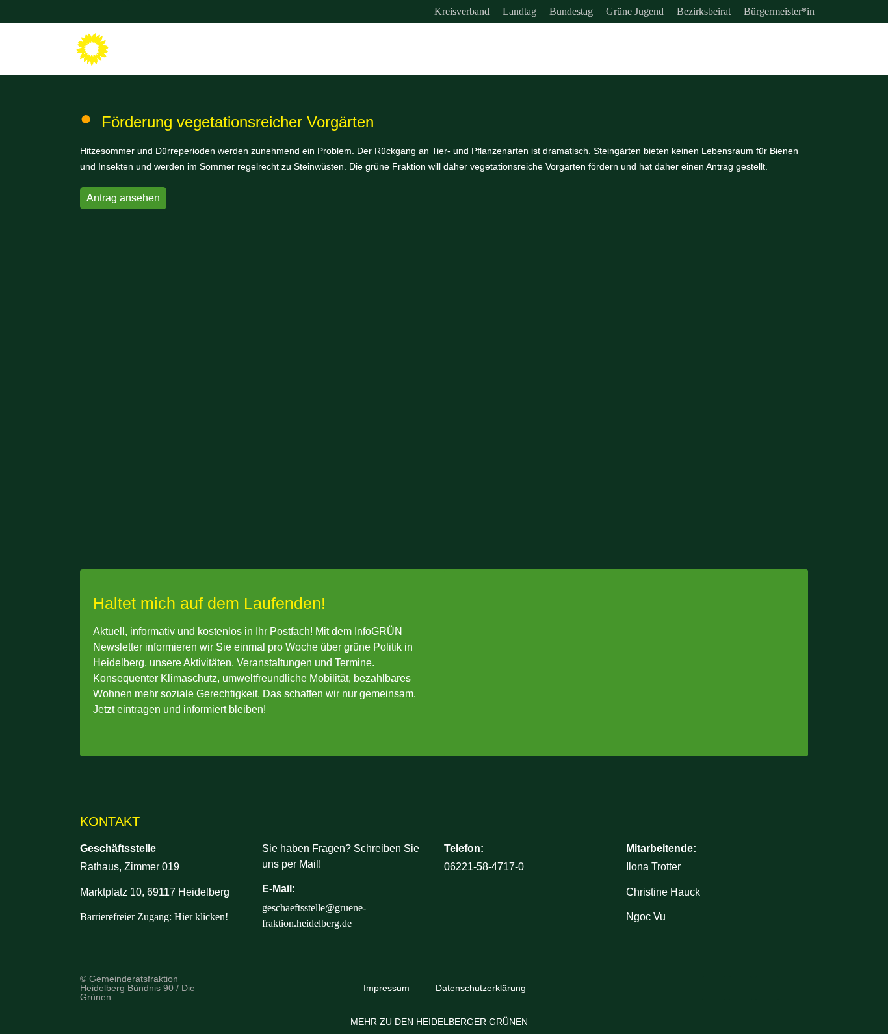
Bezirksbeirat (704, 11)
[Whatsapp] (138, 11)
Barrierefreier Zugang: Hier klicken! (154, 916)
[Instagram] (85, 11)
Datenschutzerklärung (481, 988)
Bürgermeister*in (779, 11)
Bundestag (571, 11)
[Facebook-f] (112, 11)
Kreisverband (462, 11)
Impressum (386, 988)
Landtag (519, 11)
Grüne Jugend (635, 11)
